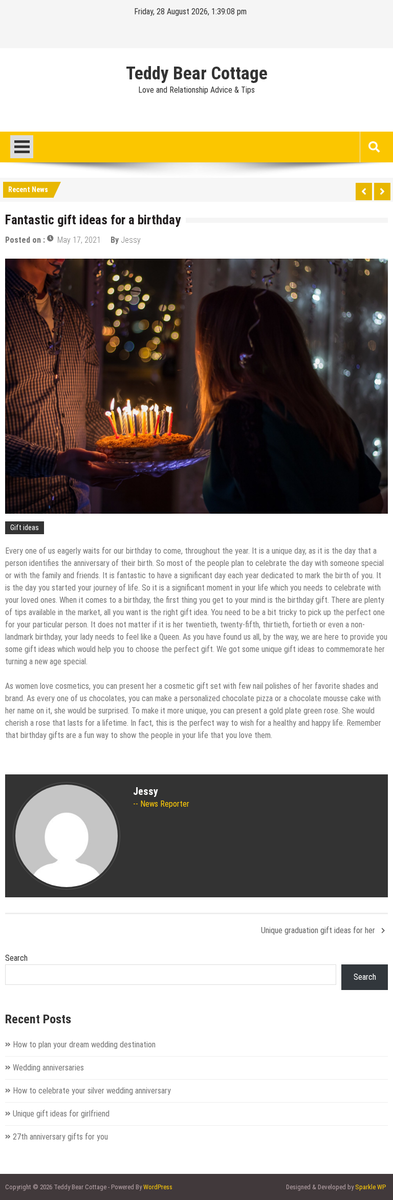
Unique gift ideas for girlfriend (61, 1114)
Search (16, 958)
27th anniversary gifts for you (60, 1137)
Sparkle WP (370, 1187)
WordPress (157, 1187)
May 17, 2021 (79, 240)
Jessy (131, 240)
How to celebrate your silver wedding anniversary (92, 1091)
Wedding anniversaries (48, 1067)
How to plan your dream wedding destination (84, 1044)
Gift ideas (24, 527)
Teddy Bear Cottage (197, 74)
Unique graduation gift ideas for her (318, 930)
